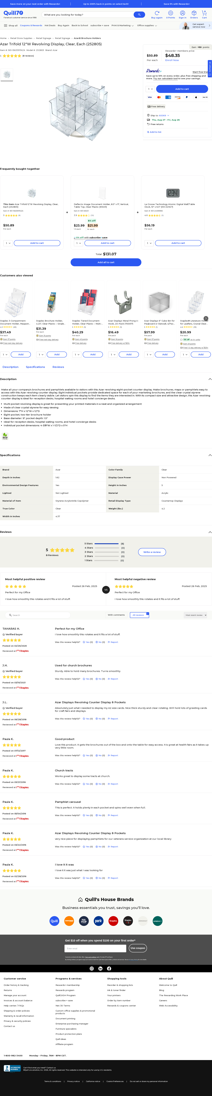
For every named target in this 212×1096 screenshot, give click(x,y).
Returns (8, 990)
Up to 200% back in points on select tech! (106, 4)
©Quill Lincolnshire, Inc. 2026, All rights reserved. (44, 1070)
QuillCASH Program (66, 995)
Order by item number (119, 1000)
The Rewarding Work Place (173, 995)
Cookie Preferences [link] (115, 1081)
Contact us (9, 1026)
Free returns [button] (157, 124)
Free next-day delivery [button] (13, 343)
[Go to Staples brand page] (113, 921)
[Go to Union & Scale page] (142, 921)
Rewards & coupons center (121, 1005)
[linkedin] (100, 968)
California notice (93, 1081)
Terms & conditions (52, 1081)
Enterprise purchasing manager (72, 1023)
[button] (139, 15)
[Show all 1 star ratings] (106, 560)
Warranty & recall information (19, 1016)
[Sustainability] (6, 436)
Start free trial (200, 72)
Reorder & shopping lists (120, 985)
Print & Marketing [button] (121, 25)
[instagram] (91, 968)
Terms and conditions (90, 957)
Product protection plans (69, 1034)
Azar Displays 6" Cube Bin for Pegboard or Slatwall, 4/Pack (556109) (159, 322)
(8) (122, 543)
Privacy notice (73, 1081)
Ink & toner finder (116, 990)
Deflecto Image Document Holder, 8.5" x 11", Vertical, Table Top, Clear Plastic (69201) (101, 205)
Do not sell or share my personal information (149, 1081)
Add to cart (182, 88)
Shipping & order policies (17, 1010)
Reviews (58, 366)
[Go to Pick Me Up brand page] (84, 921)
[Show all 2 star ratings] (107, 556)
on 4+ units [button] (195, 339)
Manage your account (15, 995)
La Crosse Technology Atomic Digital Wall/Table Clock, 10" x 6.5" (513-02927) (169, 205)
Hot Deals (50, 25)
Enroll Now (172, 60)
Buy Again (63, 25)
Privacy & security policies (17, 1021)
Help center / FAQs (14, 1005)
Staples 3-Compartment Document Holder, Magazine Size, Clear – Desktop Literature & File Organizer (15, 322)
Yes (88, 642)
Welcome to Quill (168, 985)
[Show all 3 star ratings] (107, 552)
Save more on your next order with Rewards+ (35, 4)
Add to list (155, 132)
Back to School (80, 25)
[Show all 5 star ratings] (106, 543)
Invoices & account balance (18, 1000)
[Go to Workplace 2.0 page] (157, 921)
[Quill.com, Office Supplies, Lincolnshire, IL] (12, 1069)
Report (114, 642)
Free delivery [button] (80, 343)
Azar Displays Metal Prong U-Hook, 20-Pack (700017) (123, 322)
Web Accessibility (168, 1005)
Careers (163, 1000)
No (100, 642)
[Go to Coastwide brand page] (69, 921)
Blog (161, 990)
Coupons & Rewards (31, 25)
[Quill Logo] (13, 12)
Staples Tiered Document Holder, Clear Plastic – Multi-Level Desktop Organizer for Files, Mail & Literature (87, 322)
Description (10, 366)
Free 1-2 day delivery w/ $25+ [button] (195, 348)
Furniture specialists (66, 1029)
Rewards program (65, 990)
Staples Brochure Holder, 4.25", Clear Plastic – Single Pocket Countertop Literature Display (50, 322)
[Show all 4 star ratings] (107, 548)
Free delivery (158, 106)
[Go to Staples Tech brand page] (128, 921)
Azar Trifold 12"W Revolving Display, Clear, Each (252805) (30, 205)
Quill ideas (61, 1039)
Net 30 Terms (63, 1005)
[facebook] (109, 968)
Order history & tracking (16, 985)
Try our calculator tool (165, 78)
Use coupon (138, 948)
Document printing (65, 1018)
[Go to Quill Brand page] (54, 921)
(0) (123, 547)
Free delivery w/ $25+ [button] (120, 343)
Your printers (114, 995)
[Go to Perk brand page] (98, 921)
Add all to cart (106, 262)
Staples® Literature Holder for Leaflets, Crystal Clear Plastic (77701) (194, 322)
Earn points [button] (200, 47)
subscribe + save (99, 25)
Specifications (35, 366)
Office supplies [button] (145, 25)
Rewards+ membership (68, 985)
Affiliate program (64, 1044)
